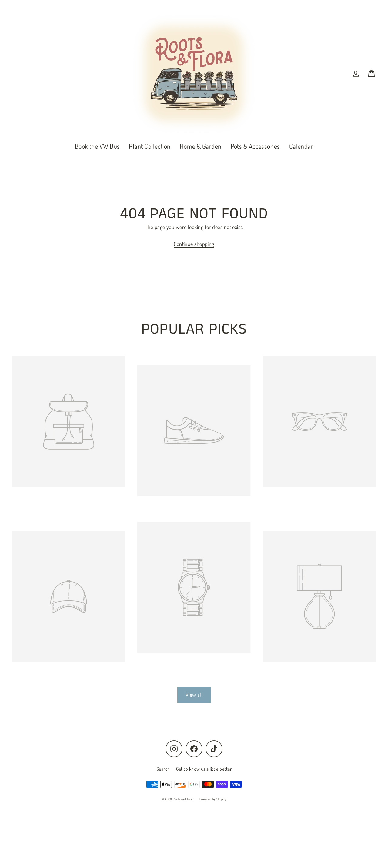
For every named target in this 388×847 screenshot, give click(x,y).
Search (163, 769)
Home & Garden (201, 146)
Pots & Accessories (255, 146)
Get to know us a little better (204, 769)
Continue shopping (194, 244)
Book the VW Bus (97, 146)
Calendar (301, 146)
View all (194, 694)
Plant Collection (149, 146)
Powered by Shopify (212, 799)
